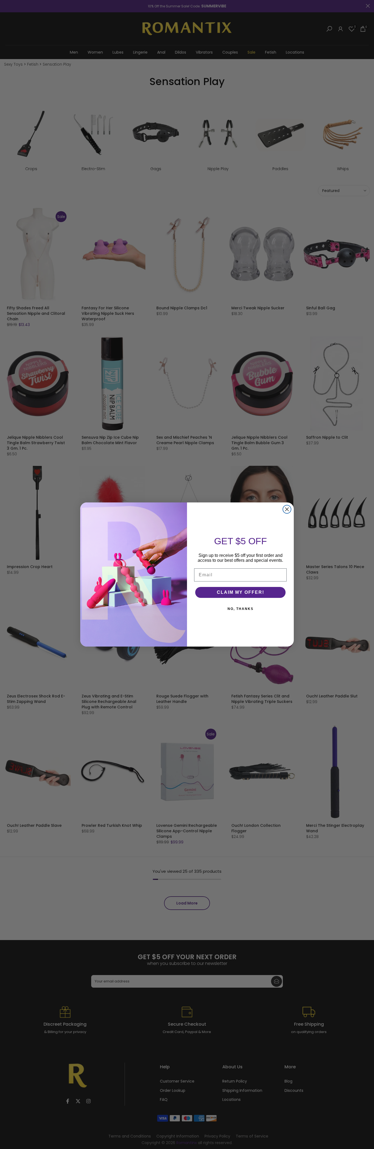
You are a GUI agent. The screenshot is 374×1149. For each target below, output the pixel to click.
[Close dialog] (287, 509)
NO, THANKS (241, 609)
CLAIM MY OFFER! (240, 592)
